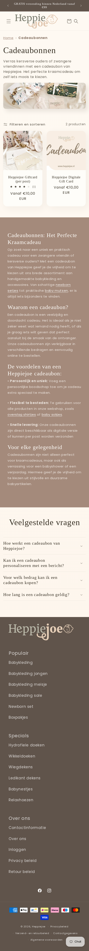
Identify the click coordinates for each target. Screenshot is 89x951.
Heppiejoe (38, 926)
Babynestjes (21, 789)
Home (8, 38)
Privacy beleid (23, 860)
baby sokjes (52, 414)
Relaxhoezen (21, 800)
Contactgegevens (65, 933)
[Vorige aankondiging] (8, 5)
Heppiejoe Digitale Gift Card (66, 179)
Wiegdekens (21, 767)
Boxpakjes (18, 717)
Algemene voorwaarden (46, 939)
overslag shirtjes (22, 414)
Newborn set (21, 706)
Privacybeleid (59, 926)
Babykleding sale (25, 695)
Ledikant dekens (25, 778)
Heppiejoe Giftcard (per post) (22, 179)
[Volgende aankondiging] (81, 5)
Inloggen (17, 849)
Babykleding (21, 662)
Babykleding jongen (28, 673)
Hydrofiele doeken (26, 745)
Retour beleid (22, 871)
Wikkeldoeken (22, 756)
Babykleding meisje (28, 684)
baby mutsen (56, 290)
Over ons (17, 838)
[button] (8, 21)
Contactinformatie (27, 827)
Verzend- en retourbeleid (32, 933)
